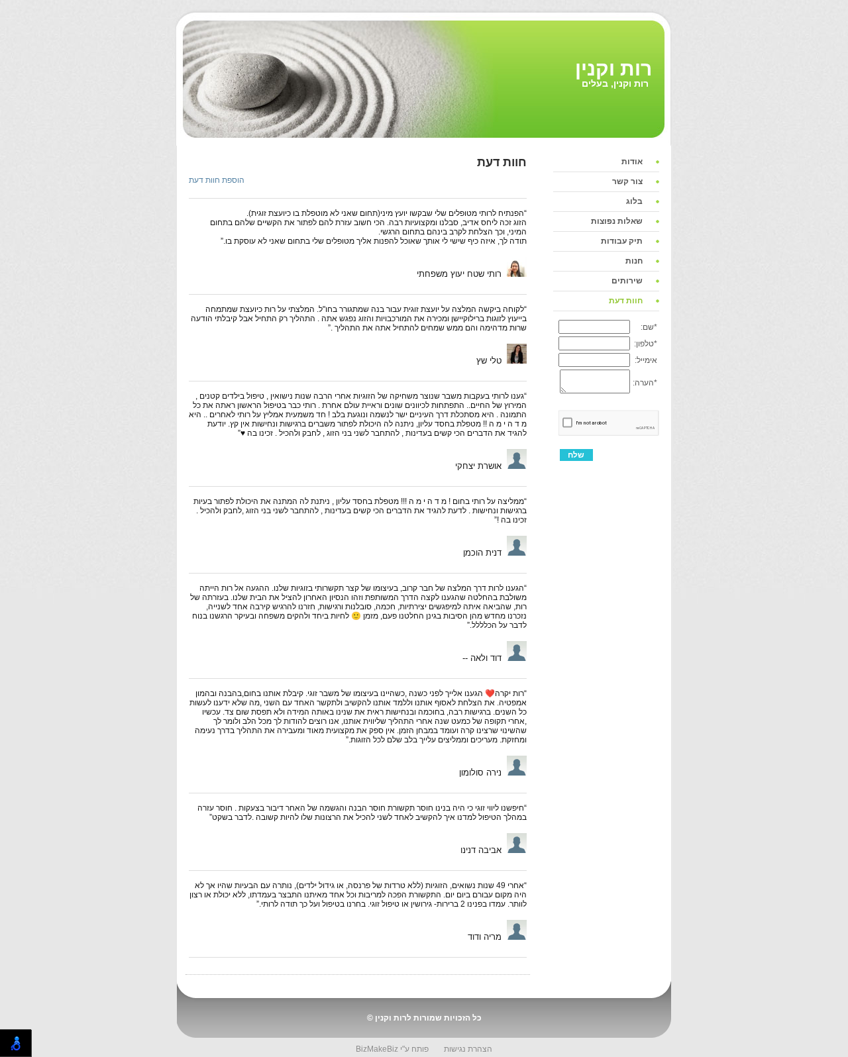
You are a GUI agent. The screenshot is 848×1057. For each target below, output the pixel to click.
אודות (632, 161)
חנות (634, 261)
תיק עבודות (622, 241)
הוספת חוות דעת (216, 180)
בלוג (634, 201)
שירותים (627, 280)
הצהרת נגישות (468, 1049)
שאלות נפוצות (617, 221)
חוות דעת (626, 300)
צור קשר (627, 181)
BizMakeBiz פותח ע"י (392, 1049)
